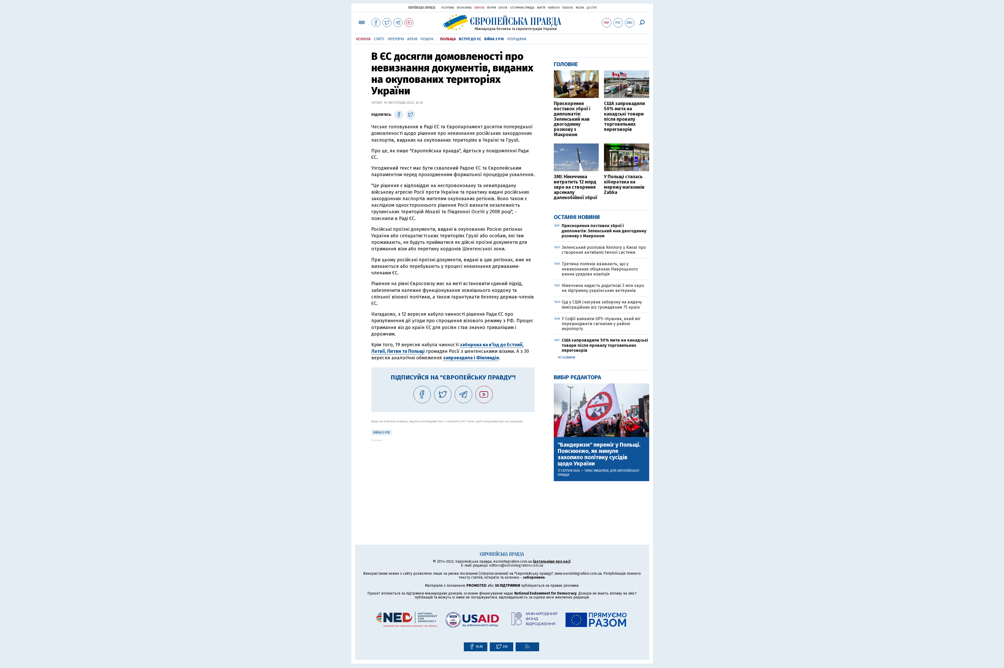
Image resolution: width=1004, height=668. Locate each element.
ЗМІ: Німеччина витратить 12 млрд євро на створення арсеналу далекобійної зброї (575, 187)
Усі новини (566, 357)
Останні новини (577, 217)
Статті (379, 39)
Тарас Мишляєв (596, 471)
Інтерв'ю (395, 39)
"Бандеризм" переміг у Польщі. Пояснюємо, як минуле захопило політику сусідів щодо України (599, 454)
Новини (363, 39)
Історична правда (522, 7)
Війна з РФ (494, 39)
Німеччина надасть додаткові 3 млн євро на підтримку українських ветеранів (603, 288)
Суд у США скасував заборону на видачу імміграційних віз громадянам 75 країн (602, 304)
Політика (447, 7)
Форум (491, 7)
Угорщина (516, 39)
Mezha (580, 7)
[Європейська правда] (502, 22)
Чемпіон (554, 7)
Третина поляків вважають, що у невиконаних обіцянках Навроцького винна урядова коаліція (600, 268)
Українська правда (421, 7)
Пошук (426, 39)
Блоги (503, 7)
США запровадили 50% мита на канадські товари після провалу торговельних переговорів (624, 116)
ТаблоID (567, 7)
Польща (448, 39)
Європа (479, 7)
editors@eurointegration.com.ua (516, 565)
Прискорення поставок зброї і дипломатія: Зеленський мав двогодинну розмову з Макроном (572, 119)
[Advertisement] (453, 478)
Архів (412, 39)
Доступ (592, 7)
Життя (541, 7)
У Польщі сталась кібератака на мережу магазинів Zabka (624, 184)
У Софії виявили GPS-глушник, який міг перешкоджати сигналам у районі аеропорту (601, 323)
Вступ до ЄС (470, 39)
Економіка (464, 7)
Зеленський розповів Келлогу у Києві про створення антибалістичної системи (604, 250)
